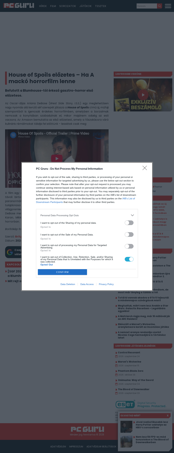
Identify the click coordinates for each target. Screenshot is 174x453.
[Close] (146, 169)
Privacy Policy (106, 284)
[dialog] (87, 226)
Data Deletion (67, 284)
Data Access (87, 284)
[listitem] (87, 215)
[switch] (129, 222)
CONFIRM (62, 272)
